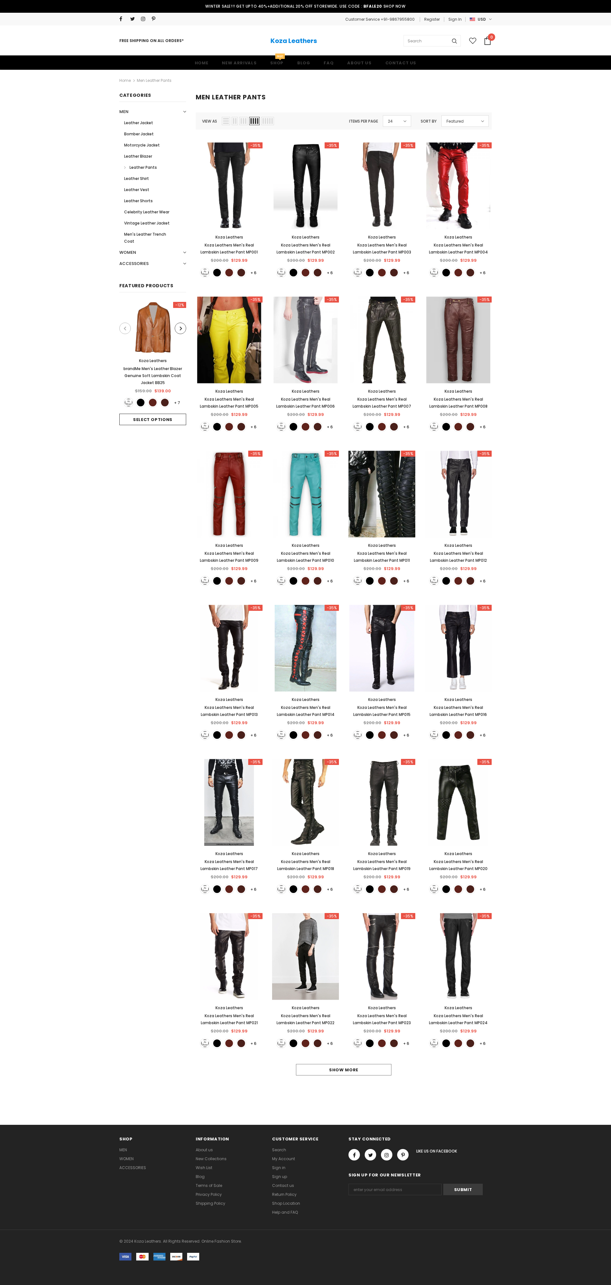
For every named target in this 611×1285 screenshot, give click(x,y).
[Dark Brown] (165, 402)
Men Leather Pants (154, 80)
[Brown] (153, 402)
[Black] (140, 402)
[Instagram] (145, 19)
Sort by (429, 121)
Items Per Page (363, 121)
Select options (152, 420)
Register (432, 19)
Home (125, 80)
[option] (153, 363)
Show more (343, 1070)
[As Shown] (128, 402)
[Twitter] (134, 19)
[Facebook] (123, 19)
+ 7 (177, 402)
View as (209, 121)
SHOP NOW (394, 6)
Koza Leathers (293, 40)
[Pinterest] (156, 19)
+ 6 (253, 272)
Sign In (455, 19)
